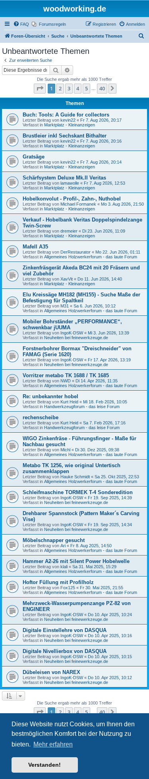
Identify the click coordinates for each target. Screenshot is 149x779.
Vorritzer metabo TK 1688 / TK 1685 (66, 375)
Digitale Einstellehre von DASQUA (64, 630)
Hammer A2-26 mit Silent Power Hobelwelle (76, 561)
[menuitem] (21, 24)
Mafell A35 (35, 247)
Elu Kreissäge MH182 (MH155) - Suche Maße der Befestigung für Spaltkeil (81, 298)
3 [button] (69, 88)
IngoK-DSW (71, 332)
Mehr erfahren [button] (53, 744)
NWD (65, 380)
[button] (40, 88)
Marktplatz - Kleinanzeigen (69, 124)
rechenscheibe (40, 417)
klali (64, 566)
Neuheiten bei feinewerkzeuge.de (76, 337)
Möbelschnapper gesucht (54, 540)
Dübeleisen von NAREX (51, 672)
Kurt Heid (69, 401)
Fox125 (67, 587)
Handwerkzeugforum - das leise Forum (82, 406)
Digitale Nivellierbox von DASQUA (64, 651)
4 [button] (77, 88)
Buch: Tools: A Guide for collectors (66, 115)
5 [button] (86, 88)
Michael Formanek (78, 204)
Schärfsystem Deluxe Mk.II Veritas (64, 178)
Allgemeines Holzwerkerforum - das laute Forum (90, 256)
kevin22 (67, 120)
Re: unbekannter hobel (50, 396)
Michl (65, 449)
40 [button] (102, 88)
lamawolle (69, 183)
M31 (64, 306)
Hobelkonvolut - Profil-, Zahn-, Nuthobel (72, 199)
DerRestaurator (75, 252)
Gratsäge (34, 157)
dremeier (68, 231)
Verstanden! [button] (44, 765)
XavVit (66, 279)
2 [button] (60, 88)
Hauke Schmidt (75, 476)
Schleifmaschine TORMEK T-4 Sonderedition (78, 492)
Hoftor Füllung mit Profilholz (58, 582)
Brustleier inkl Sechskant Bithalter (64, 136)
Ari (63, 545)
